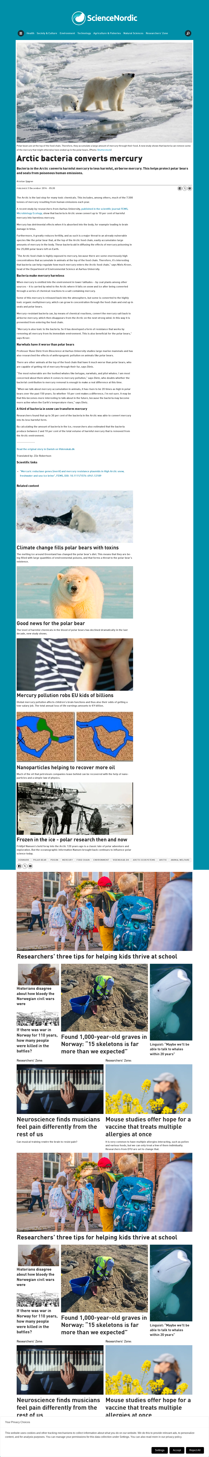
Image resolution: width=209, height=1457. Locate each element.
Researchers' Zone (157, 33)
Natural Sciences (133, 33)
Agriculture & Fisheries (107, 33)
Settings (159, 1450)
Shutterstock (104, 150)
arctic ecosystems (144, 860)
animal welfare (180, 860)
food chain (83, 860)
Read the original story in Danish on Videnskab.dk (46, 449)
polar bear (40, 860)
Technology (84, 33)
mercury (67, 860)
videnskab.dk (121, 860)
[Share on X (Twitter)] (184, 188)
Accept (177, 1450)
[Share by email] (189, 188)
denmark (23, 860)
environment (101, 860)
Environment (67, 33)
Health (30, 33)
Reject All (195, 1450)
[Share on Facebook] (179, 188)
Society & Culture (47, 33)
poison (54, 860)
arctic (163, 860)
